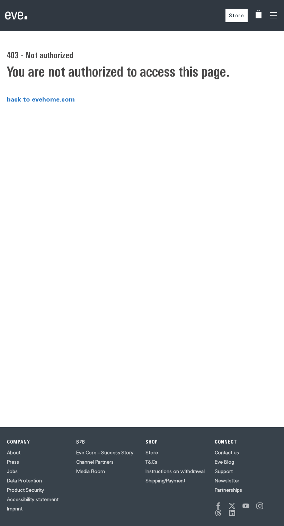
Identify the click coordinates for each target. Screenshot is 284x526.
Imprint (15, 509)
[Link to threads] (218, 512)
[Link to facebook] (218, 505)
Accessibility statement (33, 499)
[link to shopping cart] (258, 14)
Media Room (90, 471)
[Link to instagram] (259, 505)
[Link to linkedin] (232, 512)
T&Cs (151, 462)
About (13, 452)
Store (237, 15)
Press (13, 462)
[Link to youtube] (245, 505)
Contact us (227, 452)
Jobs (12, 471)
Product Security (25, 490)
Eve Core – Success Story (104, 452)
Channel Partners (95, 462)
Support (224, 471)
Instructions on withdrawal (175, 471)
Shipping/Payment (165, 480)
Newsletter (227, 480)
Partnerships (228, 490)
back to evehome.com (41, 99)
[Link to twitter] (232, 505)
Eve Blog (224, 462)
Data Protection (24, 480)
